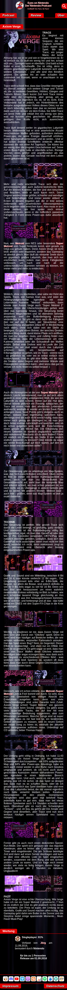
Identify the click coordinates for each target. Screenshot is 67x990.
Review (36, 15)
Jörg (43, 943)
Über (61, 15)
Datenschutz (55, 986)
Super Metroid (49, 392)
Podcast (8, 15)
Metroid (19, 243)
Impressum (10, 986)
